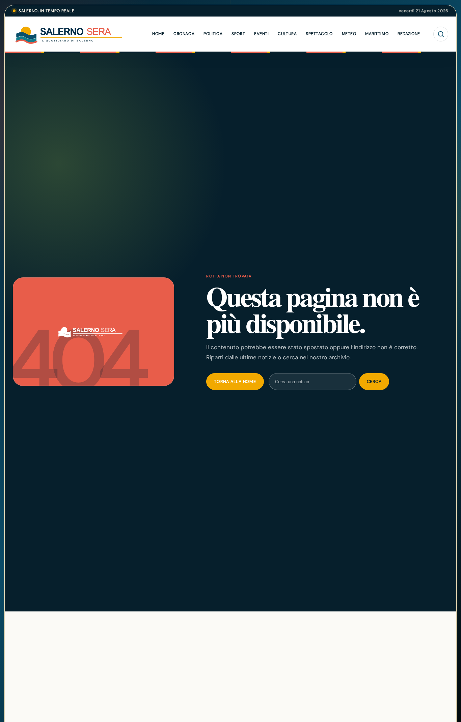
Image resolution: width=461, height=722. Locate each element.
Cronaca (183, 33)
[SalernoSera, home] (84, 34)
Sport (238, 33)
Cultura (287, 33)
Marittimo (376, 33)
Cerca (374, 381)
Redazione (409, 33)
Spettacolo (319, 33)
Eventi (261, 33)
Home (158, 33)
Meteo (349, 33)
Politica (213, 33)
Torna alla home (235, 381)
